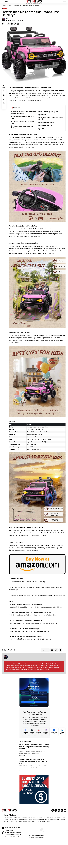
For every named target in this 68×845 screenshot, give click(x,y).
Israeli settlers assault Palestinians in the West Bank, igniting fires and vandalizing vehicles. (34, 747)
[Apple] (62, 810)
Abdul (7, 18)
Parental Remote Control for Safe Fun (22, 122)
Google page (46, 821)
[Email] (11, 23)
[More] (21, 23)
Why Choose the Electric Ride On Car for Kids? (50, 118)
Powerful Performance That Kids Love (22, 117)
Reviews (8, 5)
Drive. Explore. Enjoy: (47, 122)
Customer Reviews (46, 126)
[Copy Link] (14, 23)
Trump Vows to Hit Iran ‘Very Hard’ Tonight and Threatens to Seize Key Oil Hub (33, 761)
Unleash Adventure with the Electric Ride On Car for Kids (23, 112)
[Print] (18, 23)
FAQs (42, 129)
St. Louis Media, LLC (54, 817)
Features (43, 115)
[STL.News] (34, 1)
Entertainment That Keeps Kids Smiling (22, 127)
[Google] (65, 810)
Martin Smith (23, 755)
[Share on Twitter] (8, 23)
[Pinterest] (38, 732)
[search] (60, 2)
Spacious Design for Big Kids (49, 112)
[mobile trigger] (3, 2)
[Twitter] (32, 732)
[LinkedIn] (61, 732)
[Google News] (54, 732)
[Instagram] (46, 732)
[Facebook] (25, 732)
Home (3, 5)
